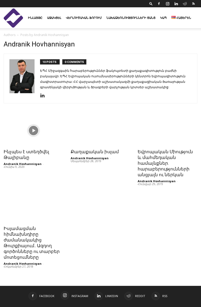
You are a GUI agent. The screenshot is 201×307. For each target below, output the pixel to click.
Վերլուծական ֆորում (84, 18)
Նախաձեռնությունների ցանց (131, 18)
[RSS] (193, 3)
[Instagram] (167, 3)
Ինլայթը (35, 18)
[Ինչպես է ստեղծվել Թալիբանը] (33, 130)
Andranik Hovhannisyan (23, 164)
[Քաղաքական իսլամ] (100, 130)
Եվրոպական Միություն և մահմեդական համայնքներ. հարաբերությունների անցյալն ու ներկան (165, 163)
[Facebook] (159, 3)
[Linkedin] (176, 3)
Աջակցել (54, 18)
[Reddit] (185, 3)
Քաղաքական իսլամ (95, 151)
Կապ (163, 18)
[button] (151, 3)
